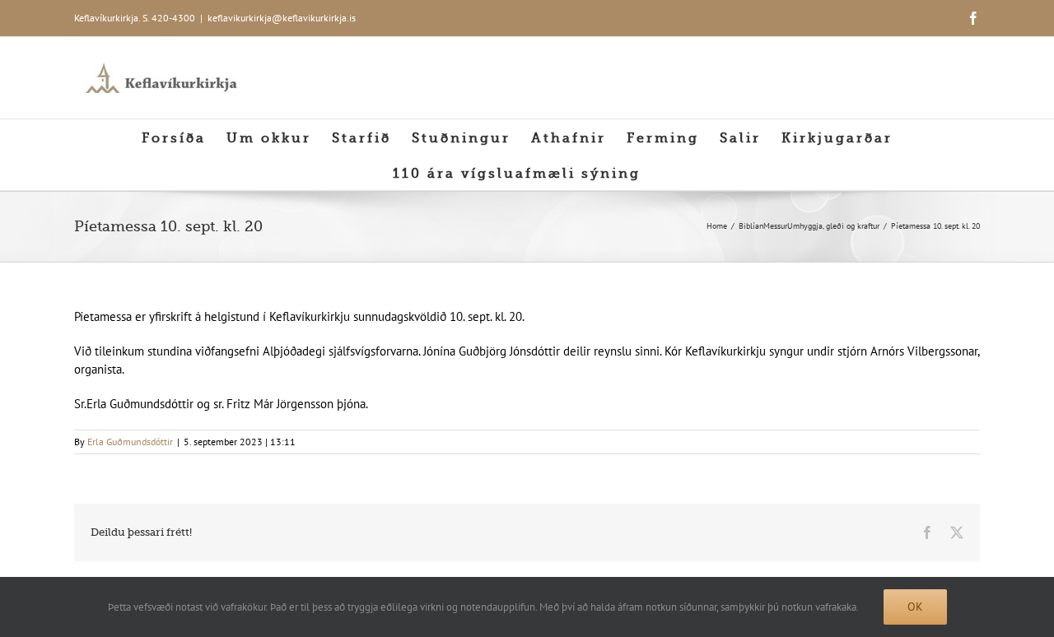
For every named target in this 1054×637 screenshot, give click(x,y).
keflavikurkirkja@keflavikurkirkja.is (282, 18)
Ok (915, 606)
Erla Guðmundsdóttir (130, 441)
